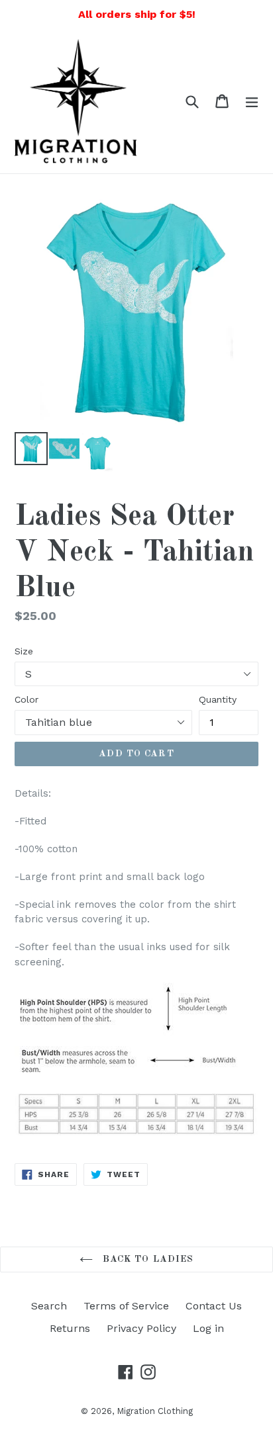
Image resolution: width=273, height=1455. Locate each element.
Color (26, 699)
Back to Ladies (146, 1259)
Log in (208, 1328)
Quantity (218, 699)
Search (49, 1306)
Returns (70, 1328)
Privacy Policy (141, 1328)
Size (24, 651)
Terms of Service (126, 1306)
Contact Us (214, 1306)
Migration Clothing (155, 1411)
